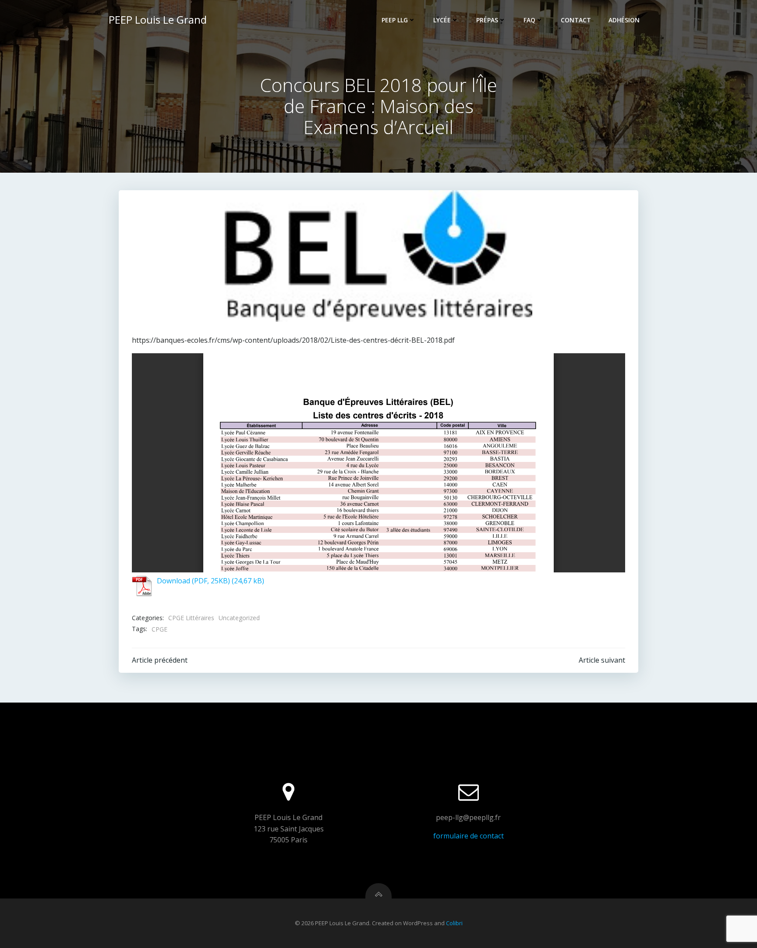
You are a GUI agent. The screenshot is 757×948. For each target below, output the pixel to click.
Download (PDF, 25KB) (193, 581)
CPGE (159, 629)
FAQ (529, 20)
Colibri (454, 923)
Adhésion (624, 20)
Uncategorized (239, 618)
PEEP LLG (395, 20)
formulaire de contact (468, 836)
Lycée (442, 20)
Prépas (487, 20)
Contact (576, 20)
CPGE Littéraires (191, 618)
